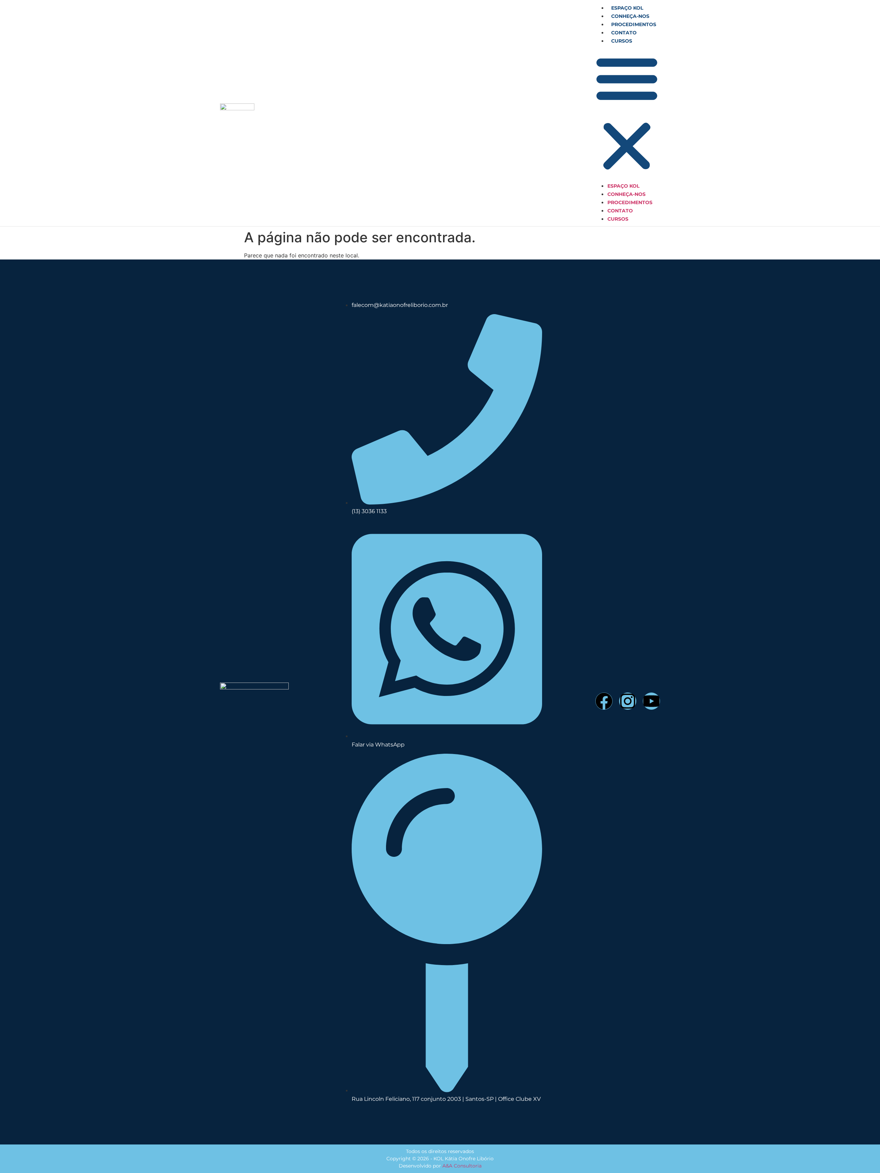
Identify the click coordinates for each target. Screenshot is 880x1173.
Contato (624, 33)
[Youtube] (651, 701)
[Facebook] (604, 701)
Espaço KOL (627, 8)
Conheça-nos (630, 16)
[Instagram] (627, 701)
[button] (627, 113)
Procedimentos (633, 24)
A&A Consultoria (462, 1166)
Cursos (621, 41)
